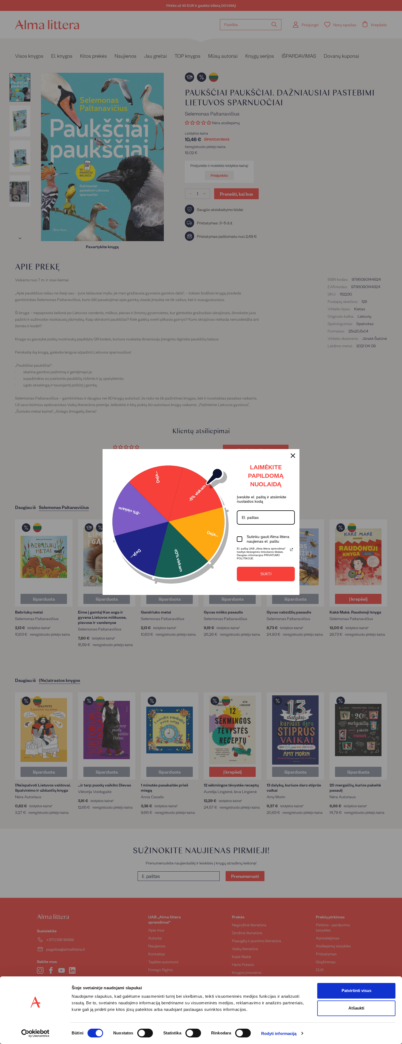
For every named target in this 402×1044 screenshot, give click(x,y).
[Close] (292, 455)
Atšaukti (356, 1008)
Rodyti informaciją (279, 1033)
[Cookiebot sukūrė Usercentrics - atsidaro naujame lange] (35, 1033)
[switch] (145, 1033)
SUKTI (266, 574)
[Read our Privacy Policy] (291, 549)
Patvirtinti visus (356, 990)
